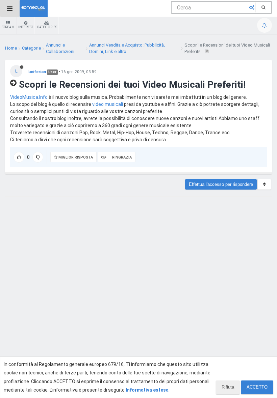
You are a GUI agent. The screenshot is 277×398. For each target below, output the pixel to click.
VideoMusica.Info (29, 97)
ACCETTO (257, 387)
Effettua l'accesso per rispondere (221, 184)
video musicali (107, 104)
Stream (8, 27)
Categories (47, 27)
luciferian (36, 71)
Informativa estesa (147, 390)
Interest (25, 27)
